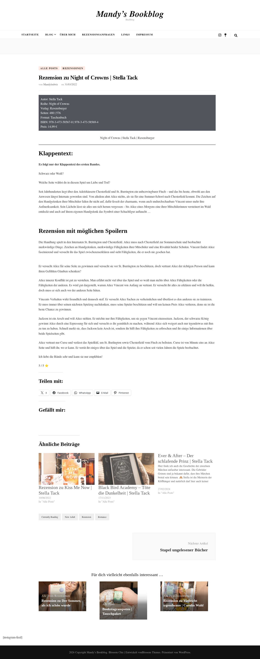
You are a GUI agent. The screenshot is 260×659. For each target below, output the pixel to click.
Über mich (68, 34)
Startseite (30, 34)
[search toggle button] (235, 35)
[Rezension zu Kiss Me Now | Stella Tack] (67, 469)
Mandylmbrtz (50, 84)
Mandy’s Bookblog (130, 13)
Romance (102, 516)
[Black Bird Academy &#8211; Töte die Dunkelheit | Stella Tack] (126, 469)
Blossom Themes (151, 652)
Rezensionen (73, 68)
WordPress (184, 652)
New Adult (70, 516)
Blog (49, 34)
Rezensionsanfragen (98, 34)
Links (125, 34)
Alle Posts (49, 68)
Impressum (144, 34)
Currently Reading (49, 516)
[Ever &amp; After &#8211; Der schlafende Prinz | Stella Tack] (188, 476)
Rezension (86, 516)
